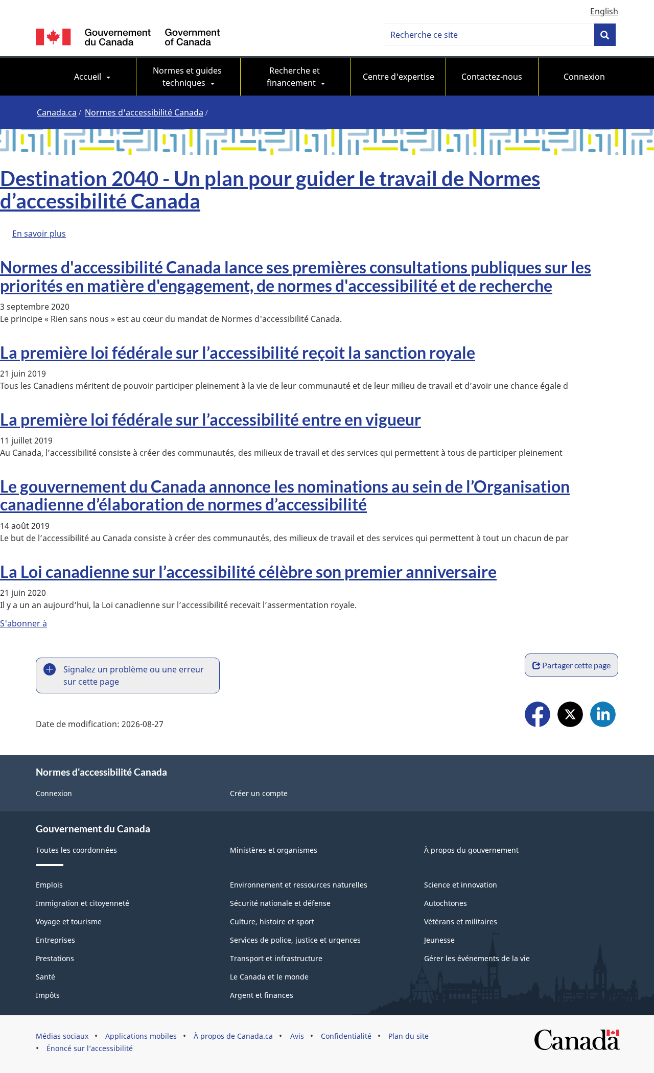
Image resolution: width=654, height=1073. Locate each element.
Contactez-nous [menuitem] (491, 76)
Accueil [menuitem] (87, 76)
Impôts (48, 995)
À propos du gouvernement (471, 850)
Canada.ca (57, 112)
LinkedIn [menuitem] (603, 716)
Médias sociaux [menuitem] (62, 1036)
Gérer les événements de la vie (477, 958)
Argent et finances (261, 995)
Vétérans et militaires (460, 921)
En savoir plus (39, 233)
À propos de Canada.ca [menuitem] (233, 1036)
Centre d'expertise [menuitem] (398, 76)
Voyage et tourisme (69, 921)
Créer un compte (259, 793)
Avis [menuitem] (297, 1036)
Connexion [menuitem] (584, 76)
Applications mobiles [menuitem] (141, 1036)
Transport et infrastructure (276, 958)
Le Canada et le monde (269, 977)
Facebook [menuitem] (537, 716)
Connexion (54, 793)
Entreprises (55, 940)
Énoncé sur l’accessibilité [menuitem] (89, 1048)
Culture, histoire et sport (272, 921)
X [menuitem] (570, 716)
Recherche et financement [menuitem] (294, 76)
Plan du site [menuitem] (408, 1036)
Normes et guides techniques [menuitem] (188, 76)
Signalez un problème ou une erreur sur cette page (133, 675)
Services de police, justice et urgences (295, 940)
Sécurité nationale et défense (280, 903)
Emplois (49, 885)
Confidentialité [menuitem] (346, 1036)
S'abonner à (23, 623)
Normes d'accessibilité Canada (144, 112)
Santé (45, 977)
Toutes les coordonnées (76, 850)
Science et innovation (460, 885)
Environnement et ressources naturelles (298, 885)
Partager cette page (576, 665)
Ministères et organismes (273, 850)
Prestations (55, 958)
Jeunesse (439, 940)
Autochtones (445, 903)
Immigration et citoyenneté (82, 903)
